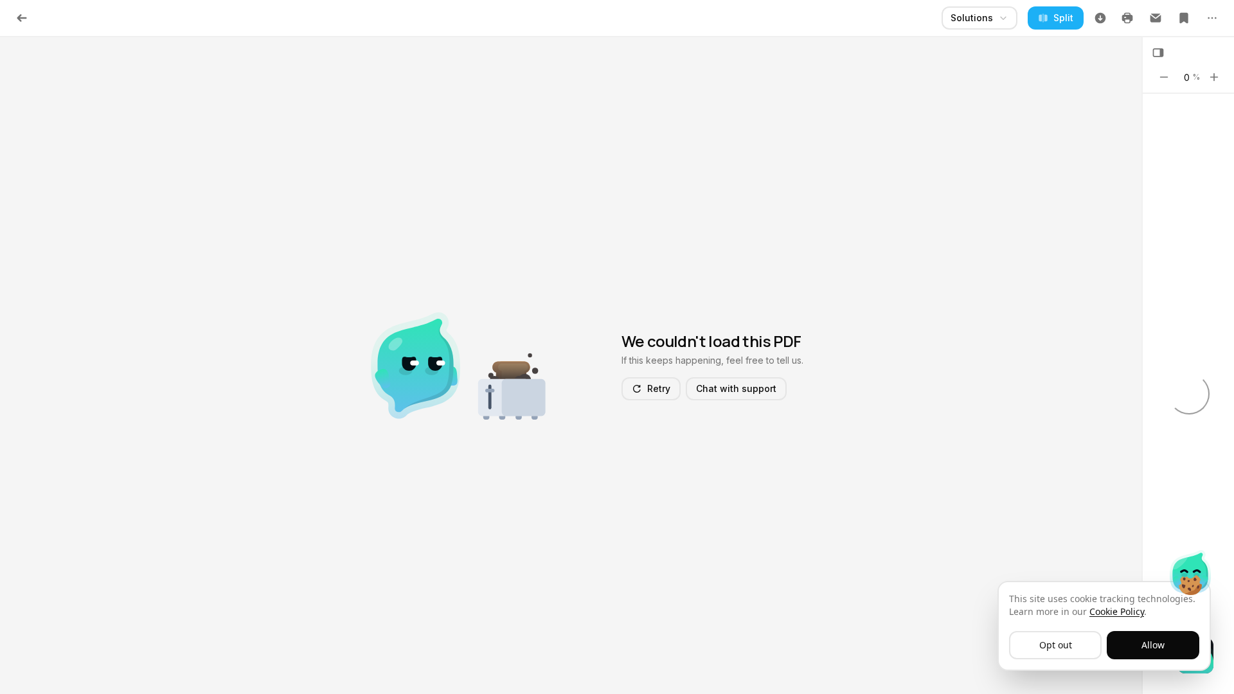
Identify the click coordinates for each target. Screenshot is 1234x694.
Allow (1153, 645)
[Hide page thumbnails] (1158, 52)
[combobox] (979, 18)
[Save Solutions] (1183, 18)
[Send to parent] (1155, 18)
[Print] (1127, 18)
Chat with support (736, 388)
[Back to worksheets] (21, 18)
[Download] (1100, 18)
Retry (658, 388)
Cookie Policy (1116, 611)
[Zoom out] (1164, 77)
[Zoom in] (1214, 77)
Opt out (1055, 645)
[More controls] (1212, 18)
